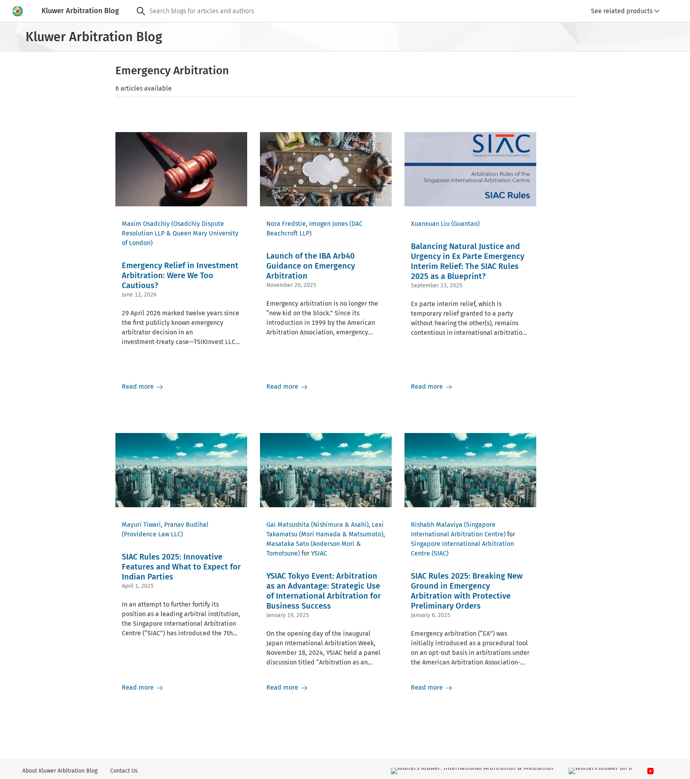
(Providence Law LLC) (152, 534)
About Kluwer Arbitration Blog (59, 770)
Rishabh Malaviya (436, 524)
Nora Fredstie (286, 223)
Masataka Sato (287, 544)
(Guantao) (465, 223)
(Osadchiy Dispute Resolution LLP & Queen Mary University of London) (180, 233)
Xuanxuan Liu (430, 223)
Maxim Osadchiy (146, 223)
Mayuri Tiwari (141, 524)
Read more (138, 386)
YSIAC (319, 553)
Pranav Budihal (186, 524)
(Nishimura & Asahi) (340, 524)
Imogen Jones (328, 223)
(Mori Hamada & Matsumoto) (341, 534)
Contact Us (124, 770)
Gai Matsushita (287, 524)
